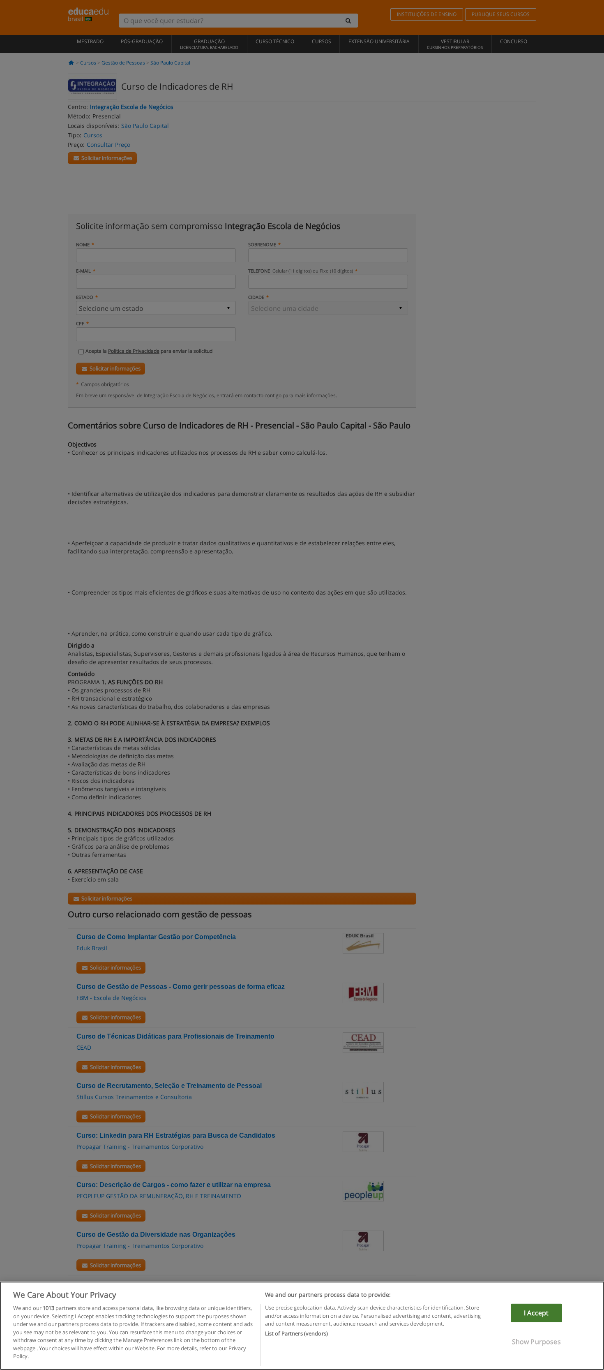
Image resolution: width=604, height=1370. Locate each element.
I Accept (536, 1312)
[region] (302, 1326)
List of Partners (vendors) (296, 1334)
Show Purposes (536, 1341)
